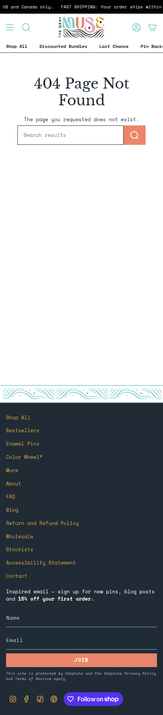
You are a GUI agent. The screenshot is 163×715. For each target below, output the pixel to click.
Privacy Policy (140, 673)
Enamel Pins (22, 443)
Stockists (19, 549)
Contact (16, 576)
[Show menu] (9, 27)
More (12, 470)
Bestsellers (22, 430)
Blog (12, 510)
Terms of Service (33, 678)
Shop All (18, 417)
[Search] (135, 135)
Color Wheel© (24, 457)
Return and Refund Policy (42, 523)
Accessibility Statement (41, 562)
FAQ (10, 496)
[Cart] (152, 27)
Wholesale (19, 536)
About (13, 483)
